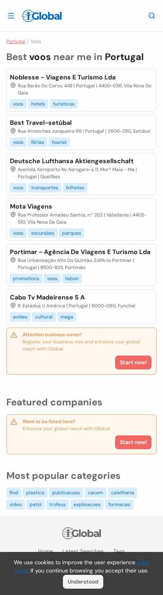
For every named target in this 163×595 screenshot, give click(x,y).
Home (45, 551)
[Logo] (42, 16)
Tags (119, 551)
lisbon (72, 278)
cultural (44, 317)
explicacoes (87, 504)
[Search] (152, 15)
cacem (95, 493)
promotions (26, 278)
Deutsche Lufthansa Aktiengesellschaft (72, 161)
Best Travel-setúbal (41, 123)
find (13, 493)
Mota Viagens (31, 206)
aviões (20, 317)
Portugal (15, 41)
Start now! (133, 442)
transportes (44, 188)
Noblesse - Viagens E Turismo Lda (63, 77)
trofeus (57, 504)
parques (71, 233)
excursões (42, 233)
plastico (35, 493)
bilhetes (75, 188)
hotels (38, 104)
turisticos (63, 104)
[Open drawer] (11, 15)
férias (37, 142)
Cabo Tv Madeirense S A (47, 297)
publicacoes (66, 493)
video (15, 504)
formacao (119, 504)
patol (36, 504)
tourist (59, 142)
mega (67, 317)
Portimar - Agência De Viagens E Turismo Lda (80, 252)
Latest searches (83, 551)
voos (18, 104)
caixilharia (122, 493)
